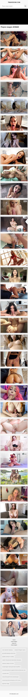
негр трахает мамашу (7, 650)
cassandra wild (5, 673)
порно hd (14, 643)
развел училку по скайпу (8, 656)
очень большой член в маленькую (10, 677)
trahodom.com (14, 2)
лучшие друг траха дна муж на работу (11, 667)
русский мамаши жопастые (8, 653)
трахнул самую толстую (8, 663)
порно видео (14, 641)
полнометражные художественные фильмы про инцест (14, 670)
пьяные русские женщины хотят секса (11, 680)
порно (14, 640)
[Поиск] (25, 6)
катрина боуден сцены (20, 650)
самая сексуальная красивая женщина (11, 660)
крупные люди (5, 683)
